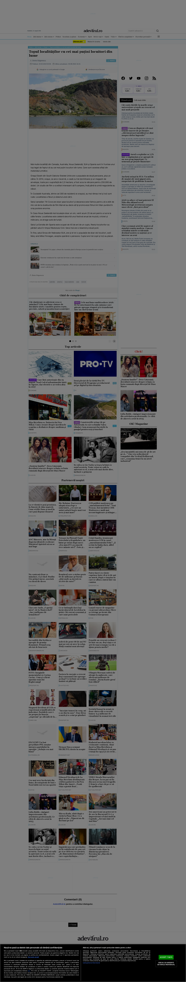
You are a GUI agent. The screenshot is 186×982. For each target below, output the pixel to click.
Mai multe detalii (33, 957)
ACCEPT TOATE (166, 957)
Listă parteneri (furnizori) (91, 963)
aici (29, 971)
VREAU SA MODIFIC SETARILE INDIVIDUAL (166, 964)
